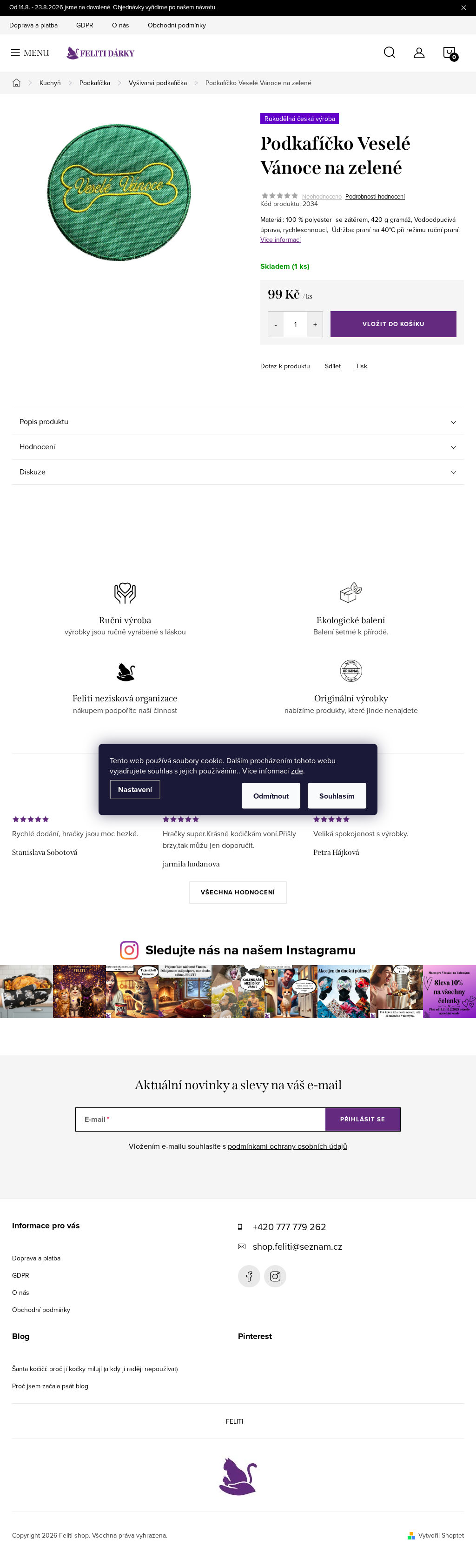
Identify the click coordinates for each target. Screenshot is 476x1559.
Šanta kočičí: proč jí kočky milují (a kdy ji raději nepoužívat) (95, 1368)
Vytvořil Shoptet (441, 1535)
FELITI (234, 1421)
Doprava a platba (33, 25)
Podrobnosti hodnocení (375, 196)
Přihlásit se (362, 1119)
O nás (120, 25)
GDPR (84, 25)
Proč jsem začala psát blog (50, 1386)
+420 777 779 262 (289, 1226)
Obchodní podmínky (177, 25)
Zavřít (339, 357)
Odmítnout (271, 796)
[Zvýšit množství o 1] (315, 324)
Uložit (309, 358)
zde (297, 771)
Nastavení (135, 789)
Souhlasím (337, 796)
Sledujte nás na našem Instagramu (250, 949)
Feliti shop (249, 1276)
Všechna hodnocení (238, 892)
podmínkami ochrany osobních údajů (287, 1146)
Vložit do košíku (393, 324)
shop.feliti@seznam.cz (297, 1246)
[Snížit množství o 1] (276, 324)
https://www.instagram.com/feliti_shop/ (275, 1276)
